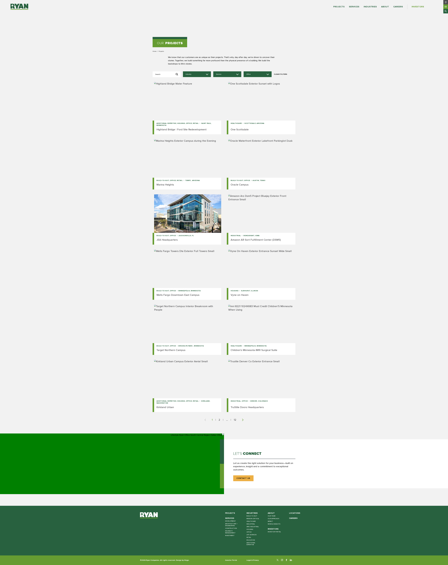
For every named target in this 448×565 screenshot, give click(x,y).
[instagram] (282, 560)
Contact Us (243, 478)
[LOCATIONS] (445, 2)
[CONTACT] (445, 6)
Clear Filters (280, 74)
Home (154, 51)
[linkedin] (291, 560)
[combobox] (197, 74)
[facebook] (286, 560)
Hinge (186, 560)
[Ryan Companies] (19, 7)
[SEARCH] (445, 11)
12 (235, 419)
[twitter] (277, 560)
